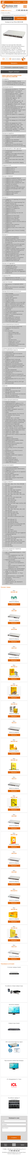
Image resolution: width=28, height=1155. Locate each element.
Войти (25, 2)
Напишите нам (14, 1118)
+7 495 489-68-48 (21, 10)
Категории (20, 18)
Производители (7, 18)
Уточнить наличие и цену (14, 67)
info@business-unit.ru (6, 10)
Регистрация (16, 2)
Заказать (14, 63)
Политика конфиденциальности (14, 1153)
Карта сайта (5, 1144)
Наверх (22, 1144)
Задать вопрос (14, 72)
